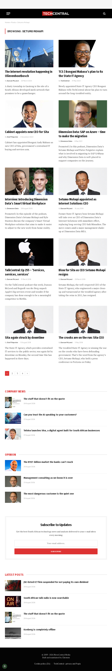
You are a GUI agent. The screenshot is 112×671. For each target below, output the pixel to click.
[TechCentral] (56, 13)
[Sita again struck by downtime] (29, 319)
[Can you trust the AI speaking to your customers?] (13, 418)
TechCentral (65, 81)
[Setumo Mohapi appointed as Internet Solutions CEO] (83, 181)
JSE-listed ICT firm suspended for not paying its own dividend (56, 582)
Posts (13, 22)
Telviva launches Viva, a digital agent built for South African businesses (62, 430)
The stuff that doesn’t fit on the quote (44, 398)
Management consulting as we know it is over (48, 477)
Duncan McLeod (13, 81)
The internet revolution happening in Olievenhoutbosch (28, 74)
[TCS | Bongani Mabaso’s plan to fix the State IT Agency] (83, 53)
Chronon (66, 657)
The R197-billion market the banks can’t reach (48, 462)
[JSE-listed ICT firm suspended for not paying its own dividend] (13, 585)
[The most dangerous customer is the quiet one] (13, 497)
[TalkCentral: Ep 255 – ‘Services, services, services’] (29, 252)
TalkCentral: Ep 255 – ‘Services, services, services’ (25, 272)
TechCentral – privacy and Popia (67, 663)
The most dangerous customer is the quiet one (49, 493)
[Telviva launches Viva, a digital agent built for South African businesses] (13, 434)
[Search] (104, 13)
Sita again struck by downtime (24, 338)
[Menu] (8, 13)
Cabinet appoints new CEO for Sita (27, 132)
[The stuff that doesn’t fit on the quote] (13, 402)
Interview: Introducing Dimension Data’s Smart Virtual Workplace (26, 201)
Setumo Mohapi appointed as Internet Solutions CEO (77, 201)
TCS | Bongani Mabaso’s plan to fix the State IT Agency (81, 74)
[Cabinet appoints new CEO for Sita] (29, 114)
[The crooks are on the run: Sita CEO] (83, 319)
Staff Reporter (12, 137)
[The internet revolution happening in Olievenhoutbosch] (29, 53)
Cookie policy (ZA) (42, 663)
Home (7, 22)
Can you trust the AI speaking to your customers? (50, 414)
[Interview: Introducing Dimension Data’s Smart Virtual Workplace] (29, 181)
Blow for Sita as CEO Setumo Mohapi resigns (82, 272)
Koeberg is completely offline (39, 629)
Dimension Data (66, 141)
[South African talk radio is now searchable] (13, 601)
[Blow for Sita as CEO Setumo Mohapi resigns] (83, 252)
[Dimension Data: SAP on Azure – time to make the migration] (83, 114)
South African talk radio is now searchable (46, 597)
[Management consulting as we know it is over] (13, 481)
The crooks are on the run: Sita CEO (81, 338)
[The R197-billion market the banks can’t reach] (13, 465)
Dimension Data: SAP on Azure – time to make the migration (82, 134)
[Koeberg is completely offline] (13, 633)
